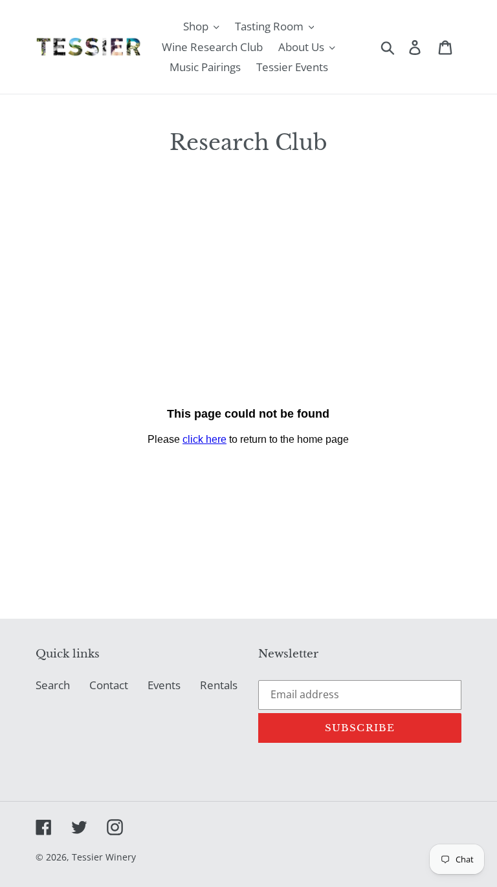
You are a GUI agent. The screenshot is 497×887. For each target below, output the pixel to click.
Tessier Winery (104, 857)
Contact (108, 685)
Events (164, 685)
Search (53, 685)
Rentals (218, 685)
